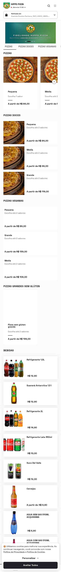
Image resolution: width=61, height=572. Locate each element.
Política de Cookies (36, 552)
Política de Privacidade (14, 552)
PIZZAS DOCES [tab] (26, 46)
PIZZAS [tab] (8, 46)
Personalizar (28, 558)
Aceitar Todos (30, 565)
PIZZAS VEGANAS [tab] (47, 46)
